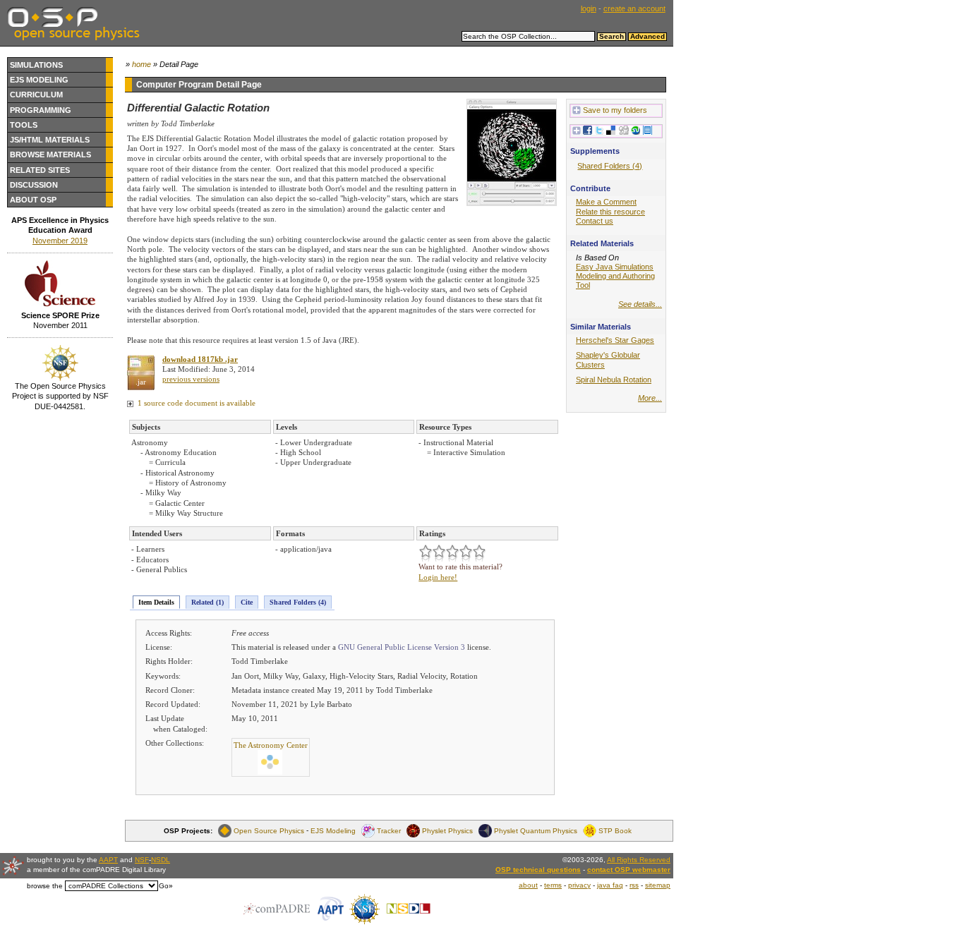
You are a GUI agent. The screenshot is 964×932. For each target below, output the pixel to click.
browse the (45, 886)
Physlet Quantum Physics (535, 831)
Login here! (437, 577)
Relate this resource (610, 211)
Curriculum (36, 94)
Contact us (594, 221)
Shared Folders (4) (298, 602)
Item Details (156, 602)
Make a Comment (606, 202)
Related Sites (40, 170)
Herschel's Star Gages (615, 340)
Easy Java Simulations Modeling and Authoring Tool (615, 275)
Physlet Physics (447, 831)
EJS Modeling (39, 79)
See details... (640, 304)
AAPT (108, 860)
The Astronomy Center (271, 745)
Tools (23, 125)
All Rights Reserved (638, 860)
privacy (579, 885)
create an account (634, 8)
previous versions (190, 379)
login (588, 8)
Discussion (34, 185)
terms (553, 885)
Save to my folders (615, 110)
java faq (610, 885)
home (141, 64)
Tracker (389, 831)
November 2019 (60, 240)
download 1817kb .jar (200, 359)
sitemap (657, 885)
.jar (140, 381)
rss (634, 885)
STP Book (615, 831)
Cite (247, 602)
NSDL (160, 860)
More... (650, 398)
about (528, 885)
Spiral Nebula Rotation (613, 379)
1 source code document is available (195, 403)
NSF (142, 860)
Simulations (36, 65)
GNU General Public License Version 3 (401, 647)
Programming (40, 110)
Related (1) (207, 602)
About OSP (33, 199)
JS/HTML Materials (50, 139)
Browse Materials (50, 154)
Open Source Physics (269, 831)
